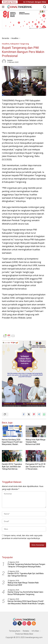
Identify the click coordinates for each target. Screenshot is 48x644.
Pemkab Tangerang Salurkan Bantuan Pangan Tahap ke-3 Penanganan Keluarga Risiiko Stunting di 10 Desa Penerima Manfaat (26, 565)
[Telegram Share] (39, 414)
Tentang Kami (14, 631)
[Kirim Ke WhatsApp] (44, 414)
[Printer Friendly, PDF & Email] (9, 336)
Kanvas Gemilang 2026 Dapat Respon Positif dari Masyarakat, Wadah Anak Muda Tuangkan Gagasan (12, 442)
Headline (5, 44)
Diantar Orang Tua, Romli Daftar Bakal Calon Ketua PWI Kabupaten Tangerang (25, 593)
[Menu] (3, 7)
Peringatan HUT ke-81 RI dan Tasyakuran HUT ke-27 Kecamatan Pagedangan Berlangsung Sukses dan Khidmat (36, 466)
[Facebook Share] (24, 414)
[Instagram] (24, 623)
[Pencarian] (44, 7)
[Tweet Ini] (29, 414)
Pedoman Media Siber (24, 634)
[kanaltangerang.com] (19, 7)
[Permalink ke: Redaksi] (4, 61)
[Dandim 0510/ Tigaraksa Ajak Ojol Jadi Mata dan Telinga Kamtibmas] (12, 456)
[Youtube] (29, 623)
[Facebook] (15, 623)
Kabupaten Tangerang (19, 44)
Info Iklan (35, 631)
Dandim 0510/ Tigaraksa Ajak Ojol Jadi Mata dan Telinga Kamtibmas (12, 466)
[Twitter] (20, 623)
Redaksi (10, 60)
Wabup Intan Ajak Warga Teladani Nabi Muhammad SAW (35, 442)
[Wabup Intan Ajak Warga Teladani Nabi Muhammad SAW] (36, 431)
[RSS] (34, 623)
